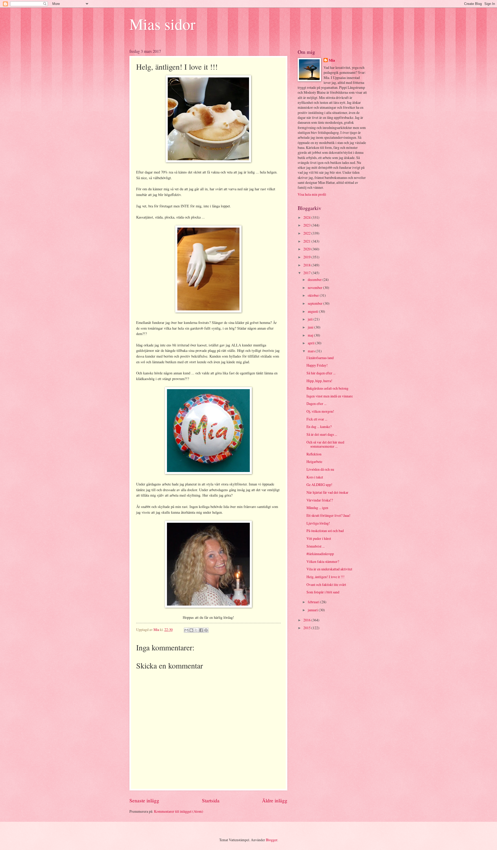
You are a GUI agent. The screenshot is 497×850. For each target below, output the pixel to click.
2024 (307, 217)
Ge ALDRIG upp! (319, 484)
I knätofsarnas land (320, 357)
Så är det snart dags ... (321, 434)
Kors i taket (314, 477)
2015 (307, 627)
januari (313, 609)
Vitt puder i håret (318, 538)
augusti (313, 311)
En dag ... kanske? (319, 426)
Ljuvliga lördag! (318, 523)
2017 (307, 272)
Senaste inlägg (144, 800)
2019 (307, 257)
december (315, 279)
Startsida (211, 800)
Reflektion (313, 454)
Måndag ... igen (317, 507)
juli (310, 319)
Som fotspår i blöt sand (322, 592)
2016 (307, 619)
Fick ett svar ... (316, 419)
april (311, 342)
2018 (307, 265)
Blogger (271, 839)
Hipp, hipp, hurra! (319, 380)
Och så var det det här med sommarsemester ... (325, 444)
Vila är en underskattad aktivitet (329, 568)
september (315, 303)
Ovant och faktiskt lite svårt (326, 584)
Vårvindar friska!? (319, 500)
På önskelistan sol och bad (325, 530)
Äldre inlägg (274, 800)
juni (311, 327)
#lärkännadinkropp (320, 553)
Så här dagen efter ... (320, 372)
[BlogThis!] (191, 630)
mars (312, 350)
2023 (307, 225)
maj (311, 335)
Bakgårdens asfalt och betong (327, 388)
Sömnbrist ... (315, 546)
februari (314, 601)
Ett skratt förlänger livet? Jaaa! (328, 515)
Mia (332, 60)
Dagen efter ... (316, 403)
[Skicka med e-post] (186, 630)
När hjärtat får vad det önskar (327, 492)
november (315, 287)
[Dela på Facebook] (201, 630)
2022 (307, 233)
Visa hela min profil (312, 194)
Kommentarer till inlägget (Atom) (178, 811)
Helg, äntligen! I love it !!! (325, 576)
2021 (307, 241)
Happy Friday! (317, 365)
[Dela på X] (196, 630)
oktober (314, 295)
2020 (307, 248)
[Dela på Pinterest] (206, 630)
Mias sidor (162, 23)
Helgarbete (314, 461)
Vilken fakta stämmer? (322, 561)
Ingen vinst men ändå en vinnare (329, 396)
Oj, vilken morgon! (320, 411)
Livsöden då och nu (320, 469)
